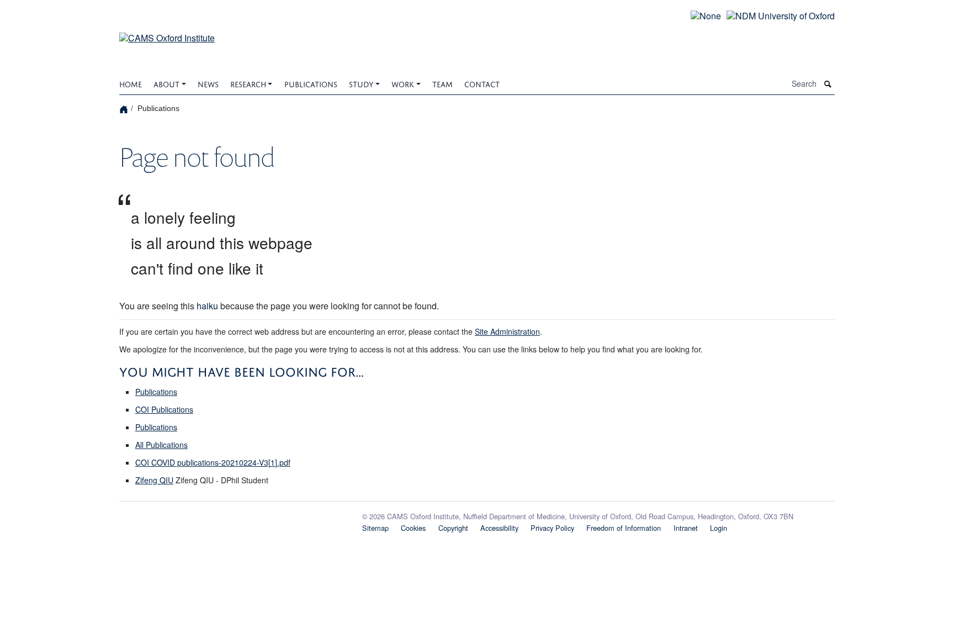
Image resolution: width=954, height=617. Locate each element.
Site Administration (507, 331)
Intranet (686, 528)
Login (718, 528)
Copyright (453, 528)
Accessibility (499, 528)
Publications (310, 83)
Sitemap (375, 528)
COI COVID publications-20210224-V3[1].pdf (212, 462)
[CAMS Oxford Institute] (167, 31)
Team (442, 83)
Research (248, 83)
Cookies (413, 528)
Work (402, 83)
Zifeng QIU (154, 480)
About (166, 83)
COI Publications (164, 409)
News (208, 83)
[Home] (125, 108)
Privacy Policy (552, 528)
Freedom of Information (623, 528)
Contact (482, 83)
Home (130, 83)
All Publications (161, 444)
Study (361, 83)
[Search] (828, 84)
